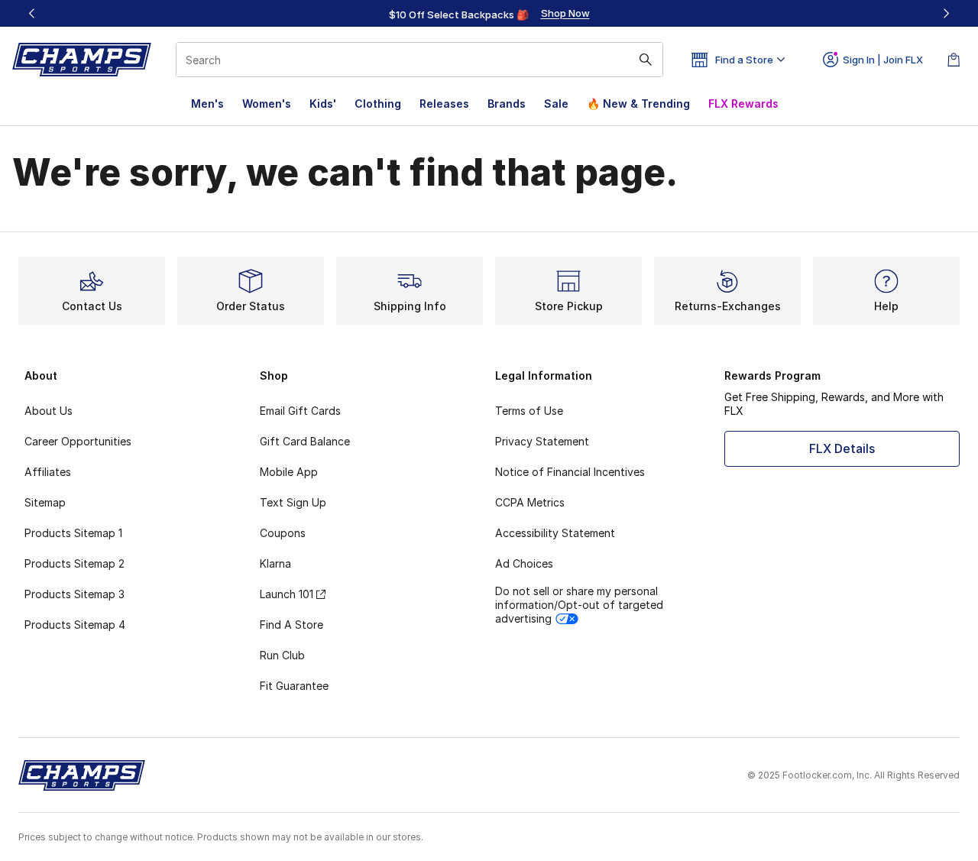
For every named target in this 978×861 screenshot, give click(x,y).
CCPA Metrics (530, 502)
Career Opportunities (77, 441)
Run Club (282, 655)
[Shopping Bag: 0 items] (953, 59)
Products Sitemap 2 (74, 563)
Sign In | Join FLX (883, 59)
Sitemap (45, 502)
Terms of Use (529, 410)
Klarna (275, 563)
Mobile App (289, 471)
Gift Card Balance (305, 441)
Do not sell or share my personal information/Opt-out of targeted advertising (579, 604)
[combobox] (419, 59)
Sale (556, 103)
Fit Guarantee (294, 685)
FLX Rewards (743, 103)
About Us (48, 410)
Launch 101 (286, 593)
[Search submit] (645, 59)
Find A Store (291, 624)
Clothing (378, 103)
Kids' (322, 103)
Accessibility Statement (555, 532)
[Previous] (32, 13)
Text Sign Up (293, 502)
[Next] (946, 13)
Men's (207, 103)
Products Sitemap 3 (74, 593)
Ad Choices (524, 563)
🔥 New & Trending (638, 103)
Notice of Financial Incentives (570, 471)
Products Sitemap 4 (74, 624)
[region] (489, 14)
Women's (266, 103)
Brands (506, 103)
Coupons (283, 532)
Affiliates (47, 471)
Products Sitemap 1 (73, 532)
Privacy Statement (542, 441)
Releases (444, 103)
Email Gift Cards (300, 410)
